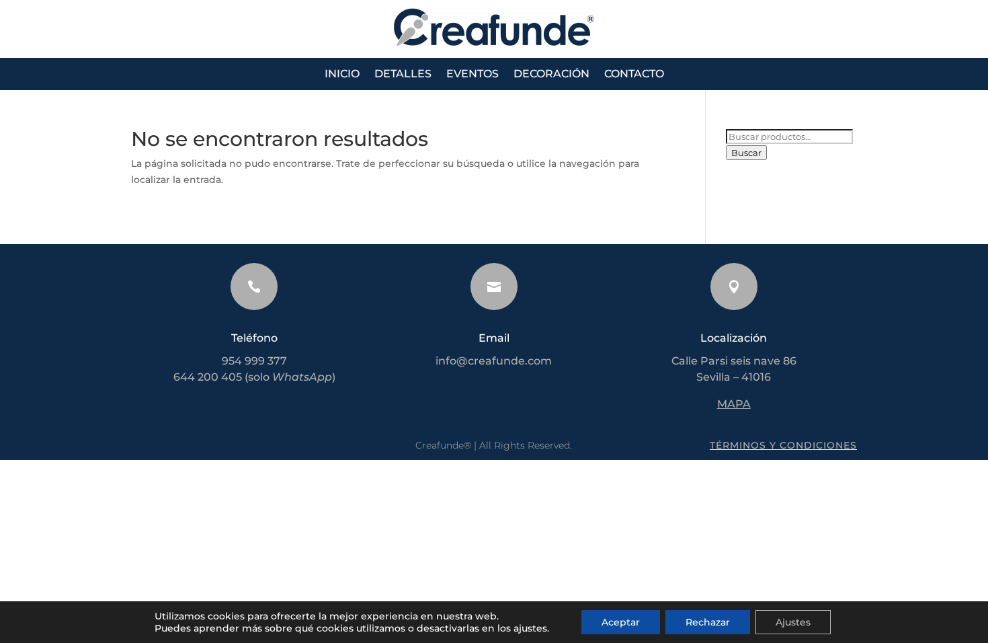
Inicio (342, 74)
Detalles (402, 74)
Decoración (551, 74)
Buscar (746, 152)
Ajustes (793, 622)
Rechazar (708, 622)
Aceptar (621, 622)
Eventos (472, 74)
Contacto (634, 74)
